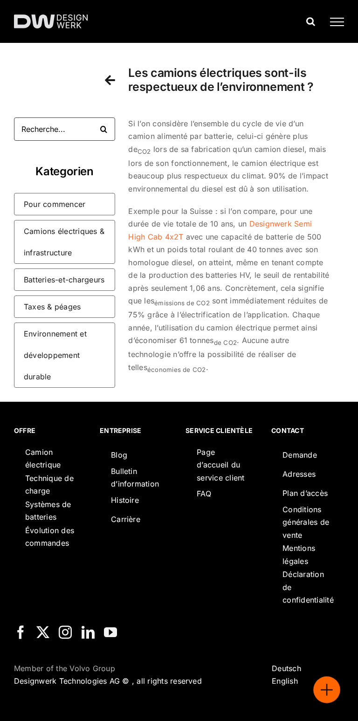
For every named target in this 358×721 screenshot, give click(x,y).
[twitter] (42, 632)
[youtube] (110, 632)
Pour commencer (54, 204)
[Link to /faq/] (110, 80)
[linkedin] (88, 632)
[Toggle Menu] (333, 22)
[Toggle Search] (310, 21)
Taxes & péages (52, 306)
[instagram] (65, 632)
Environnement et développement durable (55, 355)
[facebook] (20, 632)
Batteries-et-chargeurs (64, 279)
